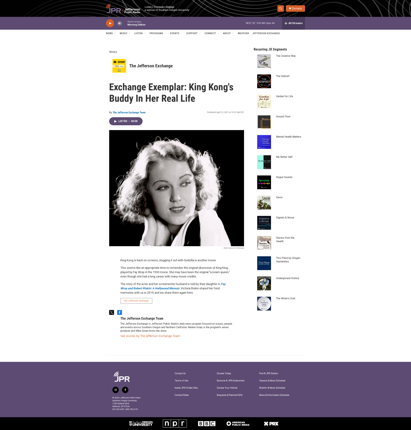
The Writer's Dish (285, 298)
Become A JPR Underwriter (231, 380)
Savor (279, 197)
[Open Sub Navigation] (115, 33)
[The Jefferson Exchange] (119, 66)
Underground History (287, 278)
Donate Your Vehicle (227, 388)
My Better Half (284, 156)
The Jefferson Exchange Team (129, 112)
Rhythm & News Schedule (272, 388)
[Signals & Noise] (264, 223)
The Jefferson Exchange (151, 65)
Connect (210, 33)
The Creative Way (286, 55)
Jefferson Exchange (266, 33)
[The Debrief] (264, 81)
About (227, 33)
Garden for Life (284, 96)
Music (123, 33)
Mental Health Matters (288, 136)
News (109, 33)
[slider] (124, 23)
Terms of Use (181, 380)
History (113, 51)
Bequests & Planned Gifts (230, 395)
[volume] (119, 23)
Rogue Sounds (284, 177)
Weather (243, 33)
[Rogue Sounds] (264, 182)
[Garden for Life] (264, 101)
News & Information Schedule (274, 395)
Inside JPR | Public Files (186, 388)
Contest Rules (182, 395)
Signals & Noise (285, 217)
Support (192, 33)
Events (174, 33)
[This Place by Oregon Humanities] (264, 263)
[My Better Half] (264, 162)
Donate (297, 8)
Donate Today (224, 373)
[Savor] (264, 202)
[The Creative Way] (264, 61)
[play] (110, 23)
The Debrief (282, 76)
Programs (156, 33)
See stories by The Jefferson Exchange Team (150, 336)
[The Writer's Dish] (264, 304)
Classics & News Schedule (272, 380)
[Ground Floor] (264, 122)
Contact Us (180, 373)
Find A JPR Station (268, 373)
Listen (138, 33)
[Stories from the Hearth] (264, 243)
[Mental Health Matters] (264, 142)
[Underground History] (264, 283)
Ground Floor (283, 116)
